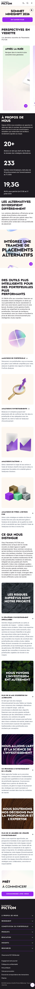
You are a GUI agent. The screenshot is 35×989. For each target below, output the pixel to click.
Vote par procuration (8, 971)
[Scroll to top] (32, 985)
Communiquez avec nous (17, 894)
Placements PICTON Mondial (10, 955)
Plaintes (4, 978)
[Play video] (31, 10)
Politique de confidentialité (10, 964)
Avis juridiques (6, 968)
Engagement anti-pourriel (9, 961)
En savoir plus (17, 20)
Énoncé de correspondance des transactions (15, 974)
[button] (23, 3)
